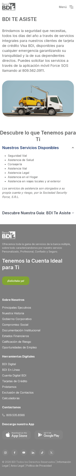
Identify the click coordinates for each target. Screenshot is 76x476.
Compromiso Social (15, 324)
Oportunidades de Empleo (19, 347)
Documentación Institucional (21, 330)
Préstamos (9, 387)
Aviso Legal (17, 465)
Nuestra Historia (13, 313)
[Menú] (71, 7)
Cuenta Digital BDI (14, 375)
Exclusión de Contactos (18, 392)
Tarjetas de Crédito (14, 381)
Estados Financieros (15, 336)
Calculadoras (11, 398)
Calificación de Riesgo (16, 341)
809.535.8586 (15, 415)
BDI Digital (9, 364)
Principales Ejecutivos (16, 307)
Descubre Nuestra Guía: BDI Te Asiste (36, 213)
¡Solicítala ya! (15, 280)
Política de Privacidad (39, 465)
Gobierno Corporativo (17, 319)
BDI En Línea (11, 370)
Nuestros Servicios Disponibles (30, 147)
